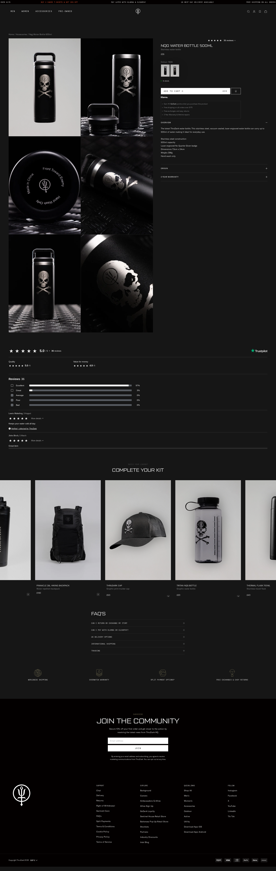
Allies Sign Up (146, 806)
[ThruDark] (138, 11)
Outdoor (188, 811)
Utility (187, 821)
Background (145, 790)
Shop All (188, 790)
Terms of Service (104, 842)
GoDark (173, 104)
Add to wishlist (236, 91)
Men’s (186, 795)
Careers (143, 795)
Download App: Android (195, 832)
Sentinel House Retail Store (153, 816)
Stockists (144, 826)
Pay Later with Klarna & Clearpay (128, 2)
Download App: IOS (193, 826)
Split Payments (103, 821)
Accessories (44, 11)
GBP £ (32, 860)
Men (13, 11)
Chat (98, 790)
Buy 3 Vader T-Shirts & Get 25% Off (59, 2)
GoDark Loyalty (147, 811)
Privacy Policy (103, 836)
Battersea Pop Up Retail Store (154, 821)
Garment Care (102, 811)
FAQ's (98, 816)
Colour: (167, 62)
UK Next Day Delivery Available (197, 2)
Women (25, 11)
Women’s (188, 801)
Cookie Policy (102, 831)
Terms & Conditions (105, 826)
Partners (144, 832)
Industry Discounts (149, 837)
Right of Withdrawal (105, 805)
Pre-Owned (65, 11)
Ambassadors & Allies (150, 801)
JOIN (138, 748)
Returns (99, 800)
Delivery (100, 795)
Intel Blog (144, 842)
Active (187, 816)
